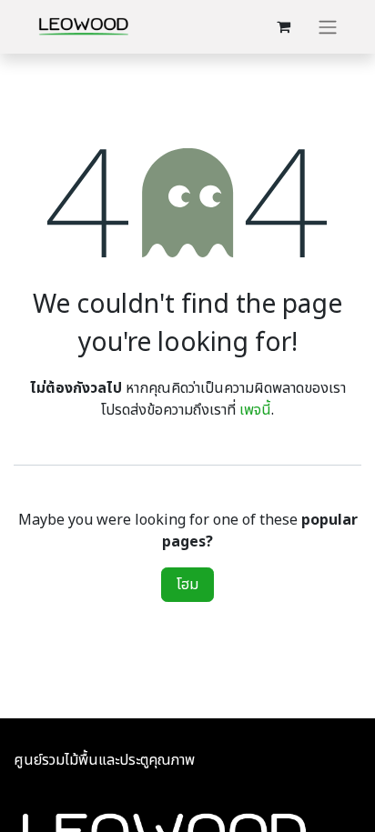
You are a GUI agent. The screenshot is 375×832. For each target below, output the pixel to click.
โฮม (187, 585)
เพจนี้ (255, 410)
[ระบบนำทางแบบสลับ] (328, 26)
